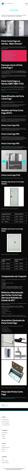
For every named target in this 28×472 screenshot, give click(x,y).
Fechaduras (4, 434)
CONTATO (2, 404)
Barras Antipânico (4, 432)
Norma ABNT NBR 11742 (7, 52)
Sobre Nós (3, 449)
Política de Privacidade (5, 462)
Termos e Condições (5, 460)
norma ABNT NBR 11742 (10, 102)
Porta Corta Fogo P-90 (5, 146)
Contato (3, 451)
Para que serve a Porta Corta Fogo (9, 51)
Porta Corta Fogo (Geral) (5, 424)
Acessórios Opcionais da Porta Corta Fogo (10, 55)
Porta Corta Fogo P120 (5, 421)
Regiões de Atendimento (5, 447)
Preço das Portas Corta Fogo (8, 60)
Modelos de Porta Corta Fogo (8, 56)
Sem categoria (14, 10)
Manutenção (4, 445)
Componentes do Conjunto (8, 57)
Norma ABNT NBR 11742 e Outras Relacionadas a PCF (10, 92)
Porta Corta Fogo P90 (5, 419)
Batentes (3, 436)
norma (25, 118)
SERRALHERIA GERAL (4, 405)
